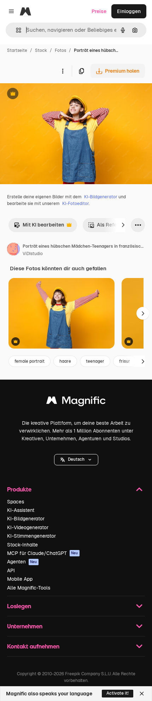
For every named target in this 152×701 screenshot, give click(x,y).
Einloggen (129, 11)
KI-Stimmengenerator (31, 536)
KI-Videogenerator (27, 527)
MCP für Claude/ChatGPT (42, 553)
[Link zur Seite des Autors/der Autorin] (13, 250)
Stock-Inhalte (22, 545)
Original (45, 94)
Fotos (60, 50)
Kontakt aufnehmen (33, 646)
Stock (41, 50)
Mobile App (20, 579)
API (11, 570)
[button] (76, 459)
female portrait (29, 361)
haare (65, 361)
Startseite (17, 50)
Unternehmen (24, 626)
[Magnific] (76, 402)
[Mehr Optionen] (62, 71)
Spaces (15, 501)
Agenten (22, 561)
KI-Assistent (20, 510)
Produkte (19, 489)
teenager (95, 361)
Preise (99, 11)
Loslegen (19, 606)
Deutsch (76, 459)
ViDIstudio (33, 253)
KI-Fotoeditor (75, 203)
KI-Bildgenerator (100, 197)
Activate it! (117, 693)
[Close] (142, 693)
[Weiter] (123, 225)
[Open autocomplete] (15, 30)
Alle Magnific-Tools (28, 588)
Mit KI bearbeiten (39, 227)
